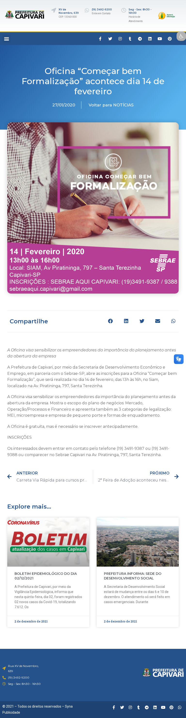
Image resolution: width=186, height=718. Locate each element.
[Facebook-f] (100, 39)
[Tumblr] (130, 39)
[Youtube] (160, 39)
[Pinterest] (170, 39)
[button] (6, 39)
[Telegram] (140, 39)
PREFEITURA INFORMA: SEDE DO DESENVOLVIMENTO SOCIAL (132, 576)
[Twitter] (110, 39)
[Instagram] (120, 39)
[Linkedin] (150, 39)
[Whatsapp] (180, 707)
